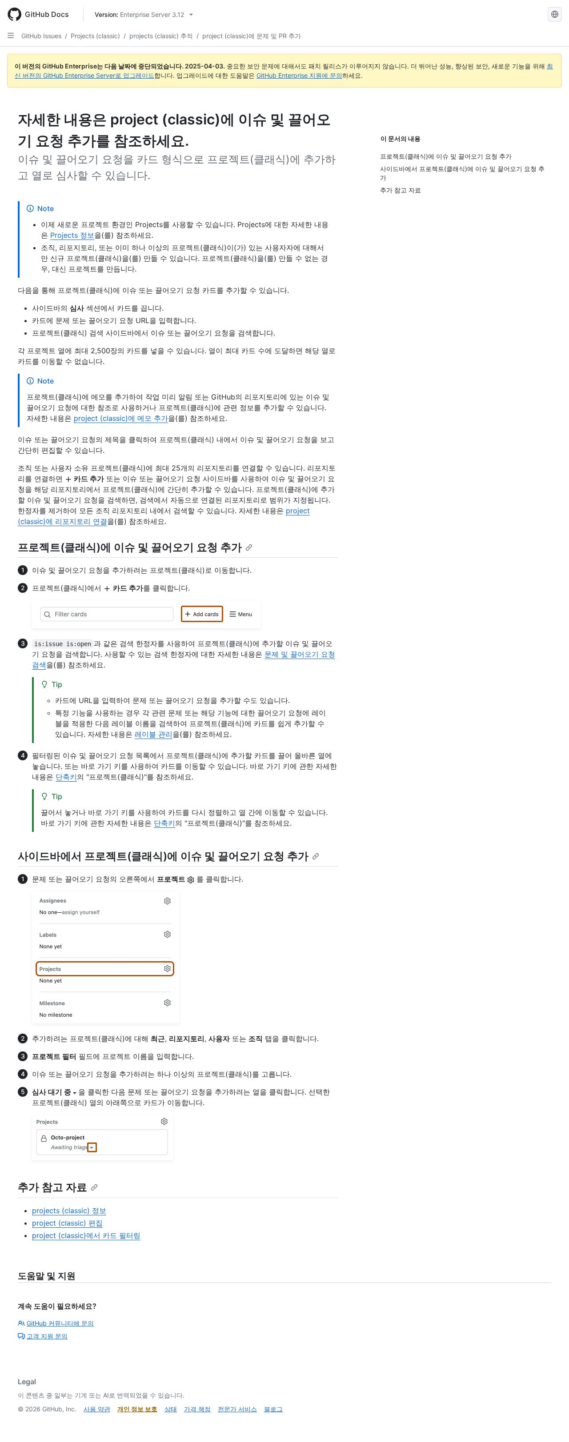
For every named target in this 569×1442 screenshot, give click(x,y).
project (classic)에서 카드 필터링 (86, 1235)
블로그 (273, 1409)
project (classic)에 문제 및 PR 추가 (251, 36)
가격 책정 (197, 1409)
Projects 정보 (72, 235)
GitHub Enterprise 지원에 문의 (299, 75)
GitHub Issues (41, 36)
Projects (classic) (95, 36)
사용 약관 (97, 1409)
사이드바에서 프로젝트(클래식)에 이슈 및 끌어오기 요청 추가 (163, 856)
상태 (170, 1409)
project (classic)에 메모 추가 (121, 418)
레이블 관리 (153, 734)
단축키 (66, 776)
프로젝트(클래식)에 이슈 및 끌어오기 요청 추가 (130, 547)
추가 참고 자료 (52, 1187)
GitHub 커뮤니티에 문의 (60, 1323)
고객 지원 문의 (47, 1336)
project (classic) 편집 (67, 1222)
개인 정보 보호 (137, 1409)
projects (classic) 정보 (69, 1210)
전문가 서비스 (237, 1409)
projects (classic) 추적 (161, 36)
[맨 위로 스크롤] (549, 1422)
